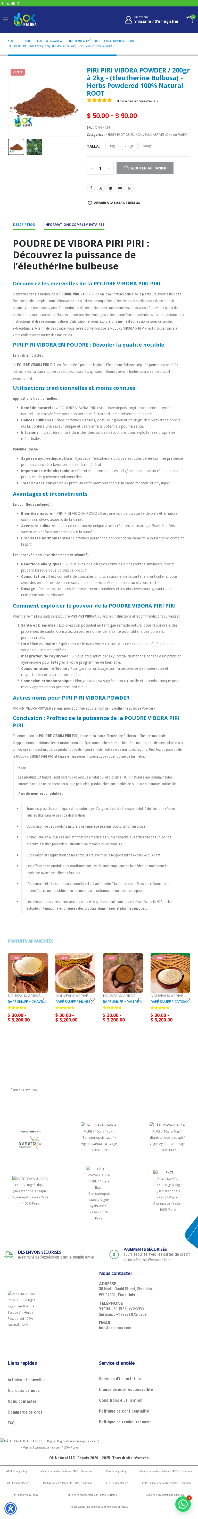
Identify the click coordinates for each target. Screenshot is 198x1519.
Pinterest (110, 188)
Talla (93, 146)
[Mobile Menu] (5, 19)
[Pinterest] (13, 3)
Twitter (101, 188)
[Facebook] (2, 3)
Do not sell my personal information (165, 1495)
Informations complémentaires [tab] (74, 224)
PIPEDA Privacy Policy (26, 1495)
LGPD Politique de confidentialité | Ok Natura (166, 1483)
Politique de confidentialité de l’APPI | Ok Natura (66, 1471)
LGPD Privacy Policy (117, 1483)
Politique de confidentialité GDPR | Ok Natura (67, 1483)
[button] (14, 101)
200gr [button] (129, 146)
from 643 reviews (24, 1090)
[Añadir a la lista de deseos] (45, 999)
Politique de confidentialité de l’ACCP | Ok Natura (165, 1471)
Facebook (91, 188)
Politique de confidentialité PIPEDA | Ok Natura (92, 1495)
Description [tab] (24, 224)
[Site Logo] (25, 19)
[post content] (28, 973)
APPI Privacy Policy (16, 1471)
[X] (7, 3)
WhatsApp (130, 188)
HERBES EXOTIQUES (119, 134)
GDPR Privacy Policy (18, 1483)
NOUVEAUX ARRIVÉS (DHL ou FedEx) (161, 134)
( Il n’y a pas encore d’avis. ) (137, 101)
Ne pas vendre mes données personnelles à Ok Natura (99, 1506)
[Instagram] (18, 3)
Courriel (120, 188)
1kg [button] (112, 146)
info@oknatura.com (115, 1327)
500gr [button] (147, 146)
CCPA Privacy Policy (115, 1471)
